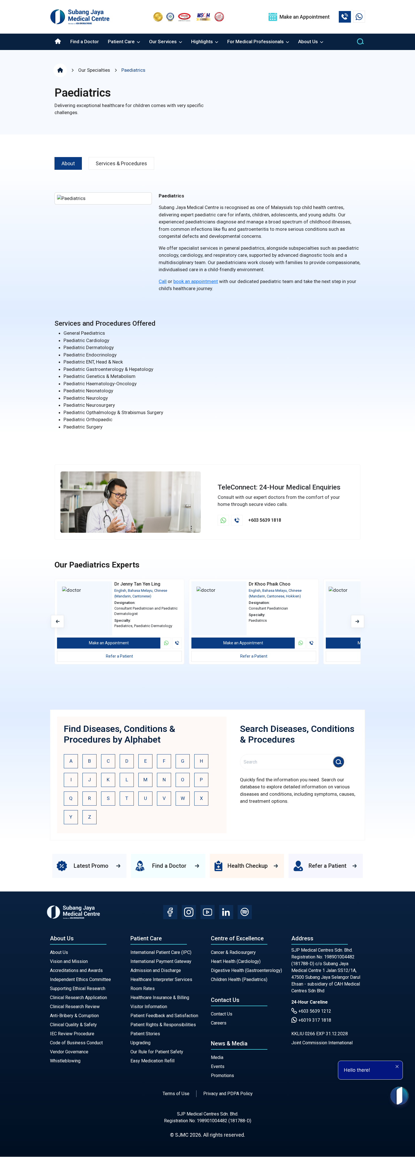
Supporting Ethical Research (77, 988)
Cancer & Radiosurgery (233, 952)
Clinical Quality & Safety (73, 1024)
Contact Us (221, 1014)
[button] (357, 621)
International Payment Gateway (160, 961)
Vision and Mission (69, 961)
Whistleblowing (65, 1061)
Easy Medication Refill (152, 1061)
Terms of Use (176, 1093)
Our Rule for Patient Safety (156, 1051)
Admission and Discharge (155, 970)
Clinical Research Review (75, 1006)
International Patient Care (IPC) (160, 952)
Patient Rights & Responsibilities (163, 1024)
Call (163, 281)
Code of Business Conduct (76, 1042)
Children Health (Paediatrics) (239, 979)
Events (217, 1066)
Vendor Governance (69, 1051)
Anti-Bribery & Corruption (74, 1015)
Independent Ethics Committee (80, 979)
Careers (218, 1023)
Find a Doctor (84, 41)
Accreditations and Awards (76, 970)
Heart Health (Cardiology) (236, 961)
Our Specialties (94, 70)
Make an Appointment (109, 643)
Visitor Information (148, 1006)
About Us (59, 952)
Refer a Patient (119, 656)
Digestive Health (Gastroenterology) (246, 970)
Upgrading (140, 1042)
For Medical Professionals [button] (256, 41)
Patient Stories (145, 1033)
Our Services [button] (163, 41)
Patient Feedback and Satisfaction (164, 1015)
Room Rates (142, 988)
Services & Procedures (121, 163)
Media (217, 1057)
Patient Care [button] (122, 41)
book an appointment (195, 281)
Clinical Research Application (78, 997)
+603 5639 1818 (264, 520)
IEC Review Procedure (72, 1033)
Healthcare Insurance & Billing (159, 997)
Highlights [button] (202, 41)
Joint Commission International (322, 1042)
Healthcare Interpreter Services (161, 979)
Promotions (222, 1075)
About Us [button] (308, 41)
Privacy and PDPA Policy (228, 1093)
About (68, 163)
